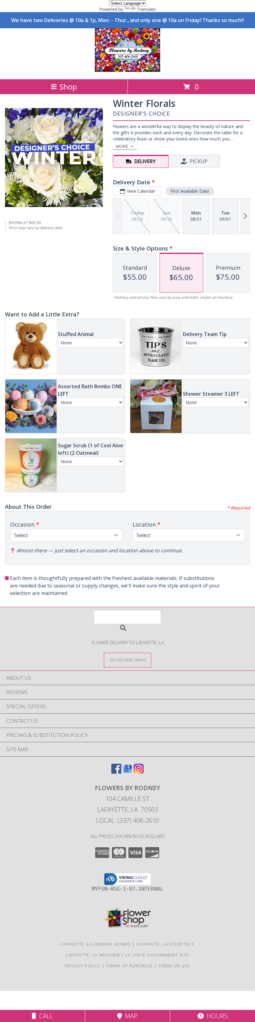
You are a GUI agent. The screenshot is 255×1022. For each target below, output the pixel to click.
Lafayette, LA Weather (93, 955)
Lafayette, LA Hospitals (165, 944)
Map (130, 1016)
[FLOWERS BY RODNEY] (127, 70)
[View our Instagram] (139, 771)
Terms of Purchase (129, 966)
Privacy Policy (82, 966)
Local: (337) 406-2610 (127, 820)
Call (44, 1016)
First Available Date (189, 191)
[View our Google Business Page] (127, 771)
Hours (216, 1016)
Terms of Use (174, 966)
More (121, 146)
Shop (68, 86)
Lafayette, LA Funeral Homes (96, 944)
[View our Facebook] (116, 771)
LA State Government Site (157, 955)
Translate (146, 9)
